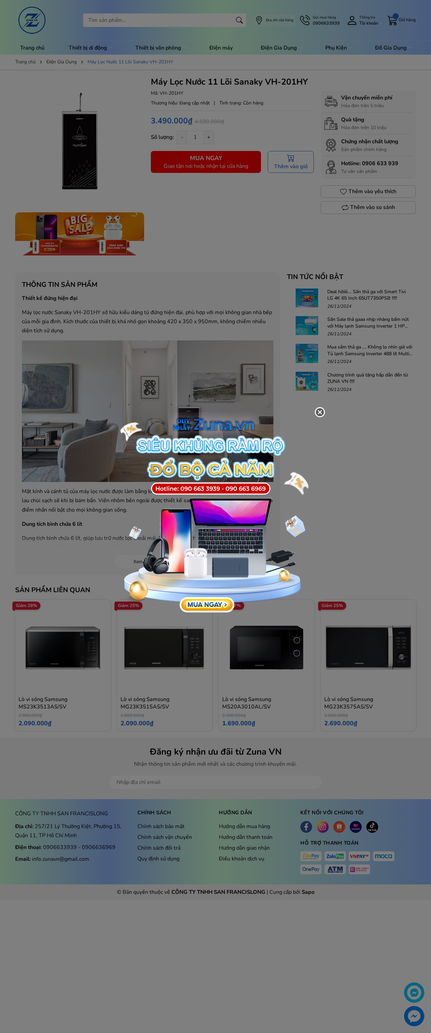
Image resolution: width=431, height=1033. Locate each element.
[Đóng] (320, 412)
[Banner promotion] (212, 512)
